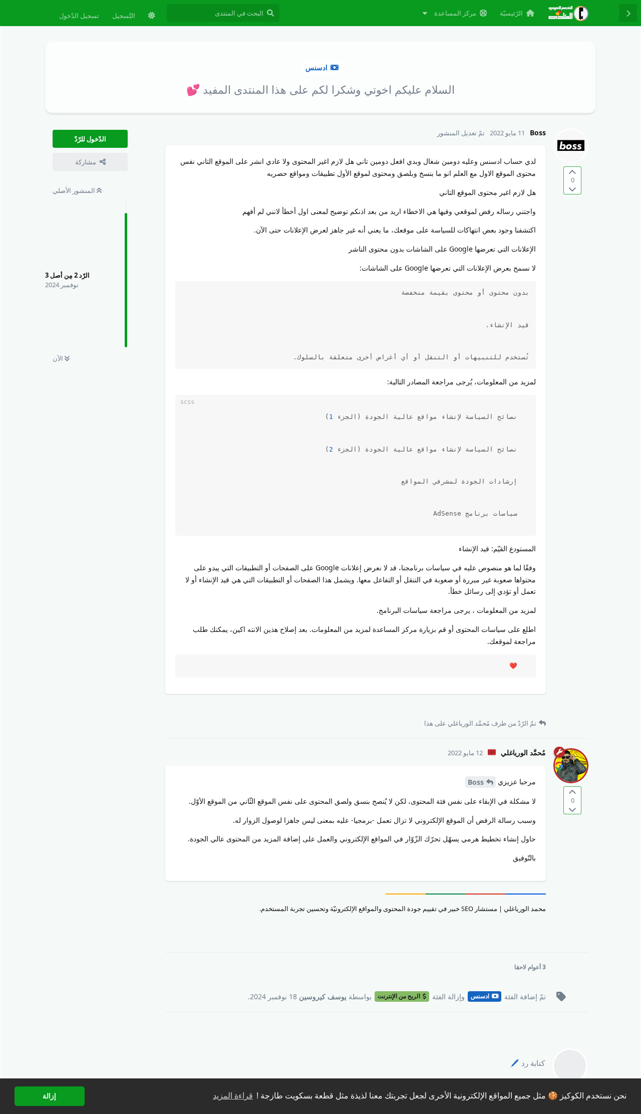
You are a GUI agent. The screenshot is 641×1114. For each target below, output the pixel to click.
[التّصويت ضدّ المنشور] (572, 188)
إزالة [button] (49, 1096)
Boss (476, 782)
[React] (190, 707)
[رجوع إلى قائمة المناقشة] (628, 13)
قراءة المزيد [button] (233, 1095)
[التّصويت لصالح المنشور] (572, 172)
